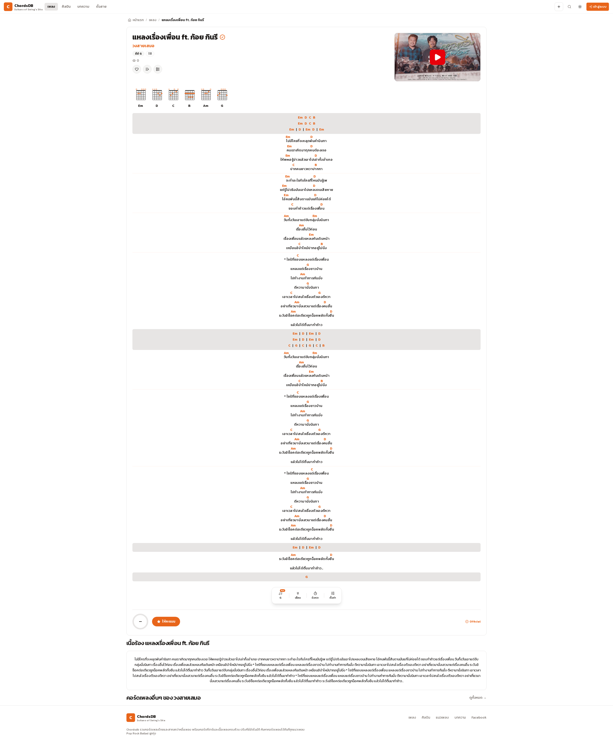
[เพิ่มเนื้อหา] (559, 6)
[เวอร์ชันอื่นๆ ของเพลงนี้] (157, 69)
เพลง (51, 6)
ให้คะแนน (168, 621)
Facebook (479, 717)
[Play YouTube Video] (437, 57)
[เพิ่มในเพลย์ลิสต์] (147, 69)
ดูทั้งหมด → (478, 697)
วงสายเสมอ (143, 45)
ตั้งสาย (101, 6)
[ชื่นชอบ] (136, 69)
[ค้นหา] (569, 6)
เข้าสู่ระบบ (600, 6)
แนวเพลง (442, 717)
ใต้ (150, 53)
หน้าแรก (138, 20)
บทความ (83, 6)
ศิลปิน (66, 6)
